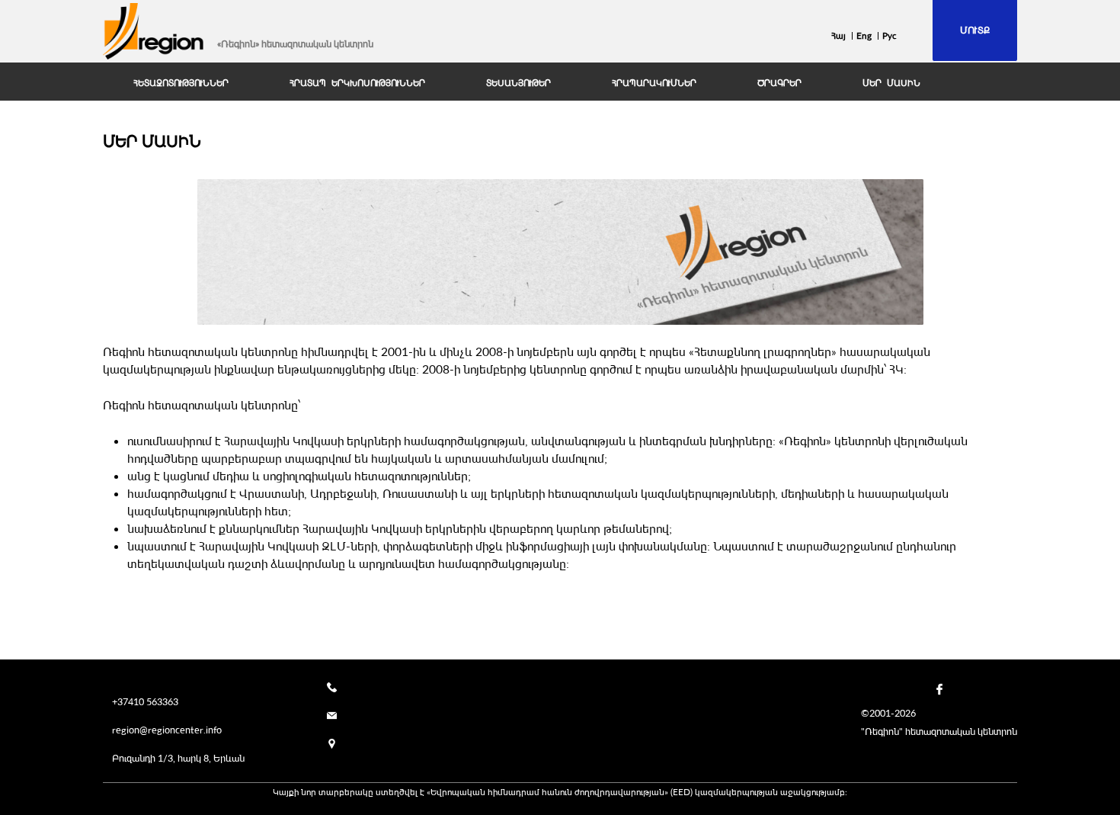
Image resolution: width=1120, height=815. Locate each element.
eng (864, 35)
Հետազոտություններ (181, 83)
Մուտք (975, 30)
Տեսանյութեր (518, 83)
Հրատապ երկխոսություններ (357, 83)
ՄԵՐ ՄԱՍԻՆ (891, 83)
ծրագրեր (779, 83)
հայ (838, 35)
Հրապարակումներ (654, 83)
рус (889, 35)
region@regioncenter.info (167, 730)
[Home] (154, 31)
